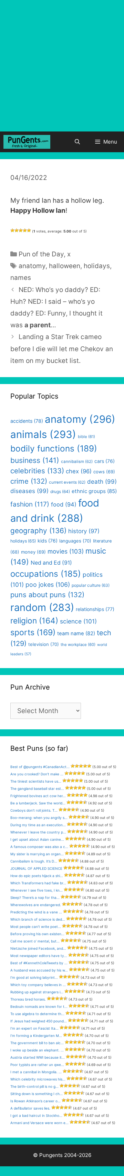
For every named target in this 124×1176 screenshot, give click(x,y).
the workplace (78, 644)
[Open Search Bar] (77, 141)
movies (66, 551)
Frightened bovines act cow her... (38, 796)
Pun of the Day (41, 254)
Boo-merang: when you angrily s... (39, 817)
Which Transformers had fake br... (38, 883)
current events (67, 482)
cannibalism (77, 461)
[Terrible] (12, 230)
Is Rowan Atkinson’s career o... (35, 1101)
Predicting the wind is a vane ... (36, 912)
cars (104, 461)
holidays (97, 266)
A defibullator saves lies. (30, 1108)
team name (76, 633)
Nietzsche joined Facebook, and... (38, 948)
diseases (29, 490)
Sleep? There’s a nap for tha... (35, 897)
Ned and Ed (51, 562)
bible (86, 436)
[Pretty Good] (25, 230)
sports (32, 632)
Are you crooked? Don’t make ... (36, 774)
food (63, 504)
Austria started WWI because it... (37, 1057)
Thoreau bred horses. (28, 999)
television (43, 644)
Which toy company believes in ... (38, 985)
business (34, 460)
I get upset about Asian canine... (37, 839)
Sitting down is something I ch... (36, 1094)
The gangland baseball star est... (37, 788)
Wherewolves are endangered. (35, 905)
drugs (60, 491)
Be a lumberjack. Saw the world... (37, 803)
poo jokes (47, 584)
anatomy (32, 266)
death (102, 481)
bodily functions (53, 448)
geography (38, 530)
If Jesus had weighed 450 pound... (38, 1021)
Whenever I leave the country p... (38, 832)
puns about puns (47, 594)
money (33, 552)
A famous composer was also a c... (39, 847)
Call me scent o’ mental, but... (35, 941)
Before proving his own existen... (37, 934)
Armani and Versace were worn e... (39, 1123)
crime (28, 481)
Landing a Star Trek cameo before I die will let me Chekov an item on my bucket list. (61, 348)
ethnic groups (94, 491)
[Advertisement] (62, 65)
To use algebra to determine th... (37, 1014)
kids (48, 541)
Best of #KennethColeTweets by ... (39, 963)
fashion (29, 504)
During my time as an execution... (38, 825)
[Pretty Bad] (16, 230)
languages (75, 541)
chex (79, 471)
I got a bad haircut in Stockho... (36, 1115)
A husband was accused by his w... (39, 970)
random (42, 607)
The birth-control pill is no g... (34, 1086)
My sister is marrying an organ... (37, 854)
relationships (95, 609)
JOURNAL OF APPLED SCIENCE (36, 868)
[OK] (21, 230)
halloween (64, 266)
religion (34, 620)
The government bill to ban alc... (37, 1043)
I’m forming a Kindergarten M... (36, 1035)
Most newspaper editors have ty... (38, 956)
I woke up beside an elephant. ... (37, 1050)
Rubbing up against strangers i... (36, 992)
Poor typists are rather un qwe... (37, 1065)
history (84, 531)
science (78, 621)
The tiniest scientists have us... (35, 781)
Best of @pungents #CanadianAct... (40, 767)
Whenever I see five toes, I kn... (36, 890)
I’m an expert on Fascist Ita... (34, 1028)
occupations (45, 574)
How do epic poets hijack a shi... (36, 876)
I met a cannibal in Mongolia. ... (36, 1072)
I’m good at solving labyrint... (34, 977)
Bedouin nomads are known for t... (39, 1006)
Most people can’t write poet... (35, 926)
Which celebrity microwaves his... (37, 1079)
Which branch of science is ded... (37, 919)
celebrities (37, 470)
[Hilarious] (29, 230)
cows (104, 471)
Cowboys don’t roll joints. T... (34, 810)
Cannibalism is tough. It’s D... (33, 861)
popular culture (91, 585)
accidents (26, 421)
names (20, 278)
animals (43, 434)
